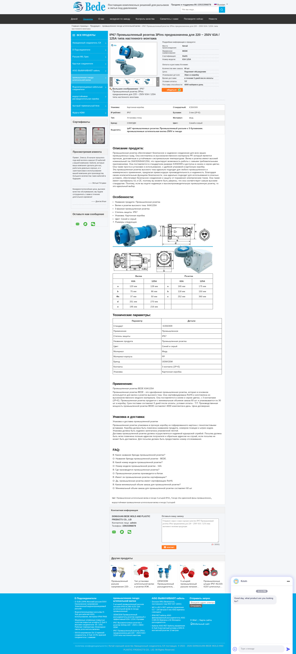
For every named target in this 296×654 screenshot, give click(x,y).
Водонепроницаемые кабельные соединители (87, 88)
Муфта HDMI (78, 113)
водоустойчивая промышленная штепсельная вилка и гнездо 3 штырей (143, 502)
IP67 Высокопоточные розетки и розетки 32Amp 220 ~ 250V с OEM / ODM (128, 625)
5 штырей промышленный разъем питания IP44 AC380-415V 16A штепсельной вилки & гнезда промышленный (189, 584)
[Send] (288, 649)
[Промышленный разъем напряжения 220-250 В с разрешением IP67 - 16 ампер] (121, 572)
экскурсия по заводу (120, 19)
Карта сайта (205, 620)
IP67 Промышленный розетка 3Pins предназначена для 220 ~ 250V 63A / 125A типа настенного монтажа (129, 633)
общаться (172, 90)
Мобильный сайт (201, 624)
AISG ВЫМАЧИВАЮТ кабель (86, 70)
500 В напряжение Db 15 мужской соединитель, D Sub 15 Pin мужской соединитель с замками (90, 635)
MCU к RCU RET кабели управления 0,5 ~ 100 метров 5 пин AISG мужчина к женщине (168, 609)
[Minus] (288, 581)
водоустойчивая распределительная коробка (85, 97)
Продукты (88, 19)
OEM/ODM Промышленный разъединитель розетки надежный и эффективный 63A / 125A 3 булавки (166, 584)
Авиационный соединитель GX (86, 43)
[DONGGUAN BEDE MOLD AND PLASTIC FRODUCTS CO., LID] (89, 7)
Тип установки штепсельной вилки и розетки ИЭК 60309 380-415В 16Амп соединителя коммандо (144, 584)
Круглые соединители (82, 63)
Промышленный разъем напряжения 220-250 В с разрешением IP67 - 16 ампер (120, 584)
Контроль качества (145, 19)
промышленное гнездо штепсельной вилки (121, 26)
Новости (213, 19)
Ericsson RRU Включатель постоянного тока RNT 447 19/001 (167, 603)
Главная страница (80, 26)
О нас (101, 19)
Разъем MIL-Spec (80, 57)
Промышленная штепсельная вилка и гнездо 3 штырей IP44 (143, 498)
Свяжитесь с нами (169, 19)
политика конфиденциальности (91, 646)
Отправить (196, 605)
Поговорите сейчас (193, 19)
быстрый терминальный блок (85, 106)
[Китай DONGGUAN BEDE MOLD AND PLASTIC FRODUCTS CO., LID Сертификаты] (80, 135)
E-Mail (193, 620)
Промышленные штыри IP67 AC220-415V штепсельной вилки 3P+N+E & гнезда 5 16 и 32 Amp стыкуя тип (213, 584)
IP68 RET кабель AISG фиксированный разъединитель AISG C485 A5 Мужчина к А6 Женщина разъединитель (168, 618)
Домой (74, 19)
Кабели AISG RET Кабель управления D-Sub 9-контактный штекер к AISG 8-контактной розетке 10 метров (168, 628)
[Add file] (235, 649)
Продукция (95, 26)
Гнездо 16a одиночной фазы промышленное (191, 498)
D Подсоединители (81, 50)
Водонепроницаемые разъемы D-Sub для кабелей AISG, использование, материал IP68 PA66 (91, 614)
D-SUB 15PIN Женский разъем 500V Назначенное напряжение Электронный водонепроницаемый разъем (91, 605)
